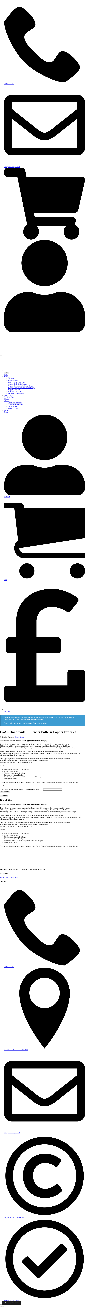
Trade (6, 412)
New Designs (8, 395)
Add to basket (5, 791)
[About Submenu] (9, 401)
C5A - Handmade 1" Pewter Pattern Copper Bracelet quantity (20, 789)
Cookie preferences (12, 1303)
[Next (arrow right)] (3, 1306)
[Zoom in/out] (1, 1304)
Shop (6, 376)
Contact (6, 410)
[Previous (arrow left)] (1, 1306)
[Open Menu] (1, 355)
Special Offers (8, 397)
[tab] (4, 796)
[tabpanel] (42, 823)
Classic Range (19, 737)
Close (6, 373)
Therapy (7, 399)
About (6, 401)
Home (6, 375)
